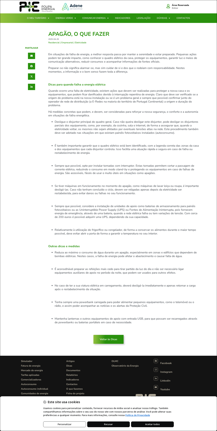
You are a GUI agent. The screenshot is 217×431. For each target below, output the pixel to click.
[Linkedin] (156, 378)
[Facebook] (156, 361)
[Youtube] (156, 387)
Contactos (183, 18)
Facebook (166, 363)
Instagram (166, 372)
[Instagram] (156, 370)
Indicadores (122, 18)
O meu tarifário (36, 18)
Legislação (143, 18)
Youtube (165, 389)
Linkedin (165, 380)
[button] (31, 56)
